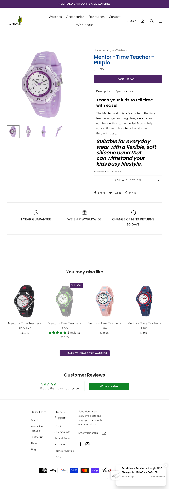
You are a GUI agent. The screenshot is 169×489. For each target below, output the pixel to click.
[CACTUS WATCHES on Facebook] (80, 444)
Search (35, 420)
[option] (84, 4)
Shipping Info (62, 432)
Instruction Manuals (37, 428)
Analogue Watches (114, 50)
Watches (55, 17)
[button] (58, 333)
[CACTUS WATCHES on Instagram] (87, 444)
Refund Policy (62, 438)
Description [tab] (103, 91)
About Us (36, 443)
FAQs (57, 426)
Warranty (60, 444)
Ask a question (128, 180)
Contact (114, 17)
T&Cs (57, 457)
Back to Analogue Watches (87, 353)
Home (97, 50)
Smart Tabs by (111, 171)
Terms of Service (64, 451)
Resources (97, 17)
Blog (33, 449)
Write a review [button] (109, 386)
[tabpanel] (128, 132)
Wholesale (84, 25)
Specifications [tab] (124, 91)
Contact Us (37, 437)
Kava (120, 171)
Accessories (75, 17)
